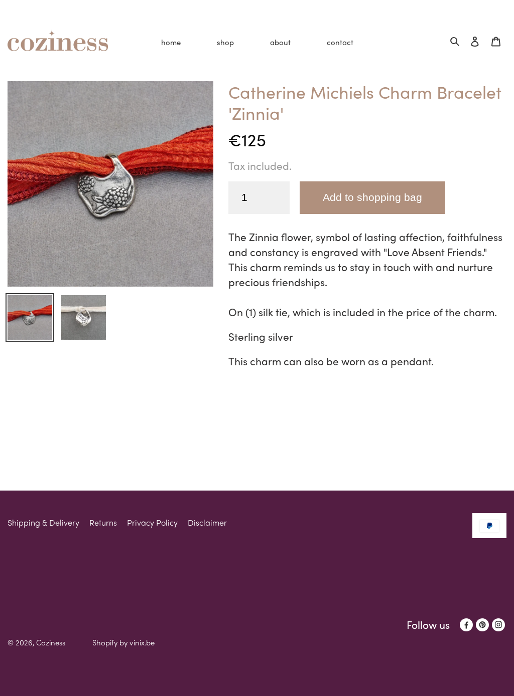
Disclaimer (207, 522)
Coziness (50, 642)
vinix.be (142, 642)
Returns (103, 522)
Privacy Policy (152, 522)
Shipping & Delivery (43, 522)
